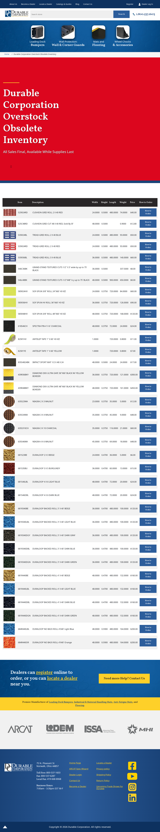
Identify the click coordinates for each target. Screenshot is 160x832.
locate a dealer (62, 678)
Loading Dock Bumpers (61, 702)
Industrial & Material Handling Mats (93, 702)
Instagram (132, 787)
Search (121, 14)
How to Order (148, 212)
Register (129, 4)
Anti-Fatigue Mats (123, 702)
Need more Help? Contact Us (124, 678)
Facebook (132, 766)
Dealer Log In (147, 4)
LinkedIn (132, 798)
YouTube (132, 776)
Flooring (79, 705)
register (44, 672)
